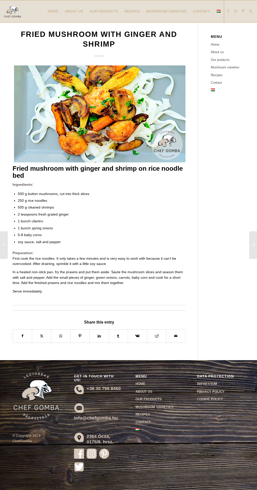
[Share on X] (41, 336)
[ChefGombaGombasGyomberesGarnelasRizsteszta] (99, 114)
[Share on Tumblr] (118, 336)
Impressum (207, 384)
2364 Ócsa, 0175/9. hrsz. (100, 439)
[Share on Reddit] (156, 336)
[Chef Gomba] (13, 16)
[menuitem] (52, 11)
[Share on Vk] (137, 336)
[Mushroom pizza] (253, 245)
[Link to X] (250, 11)
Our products (220, 60)
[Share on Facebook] (22, 336)
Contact (216, 82)
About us (217, 52)
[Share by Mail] (175, 336)
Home (215, 44)
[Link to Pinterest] (243, 11)
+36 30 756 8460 (104, 388)
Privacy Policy (211, 392)
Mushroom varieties (225, 67)
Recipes (217, 75)
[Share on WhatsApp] (60, 336)
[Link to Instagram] (235, 11)
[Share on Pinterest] (80, 336)
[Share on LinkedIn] (99, 336)
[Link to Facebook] (228, 11)
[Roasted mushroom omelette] (4, 245)
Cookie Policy (210, 399)
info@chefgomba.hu (96, 418)
